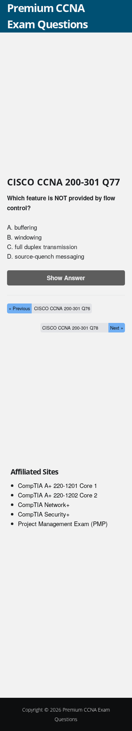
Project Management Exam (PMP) (63, 523)
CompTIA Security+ (44, 513)
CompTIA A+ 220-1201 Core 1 (57, 485)
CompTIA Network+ (44, 504)
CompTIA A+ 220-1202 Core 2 (57, 494)
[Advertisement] (66, 106)
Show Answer (66, 277)
